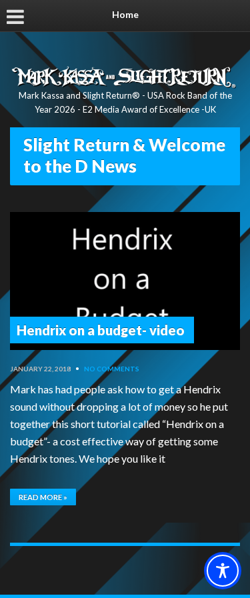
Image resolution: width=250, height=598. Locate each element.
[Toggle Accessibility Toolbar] (222, 570)
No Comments (111, 369)
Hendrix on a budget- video (101, 330)
